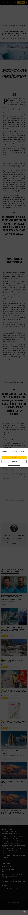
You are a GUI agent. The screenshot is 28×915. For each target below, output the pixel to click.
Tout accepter (14, 457)
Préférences (14, 461)
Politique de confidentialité (14, 465)
